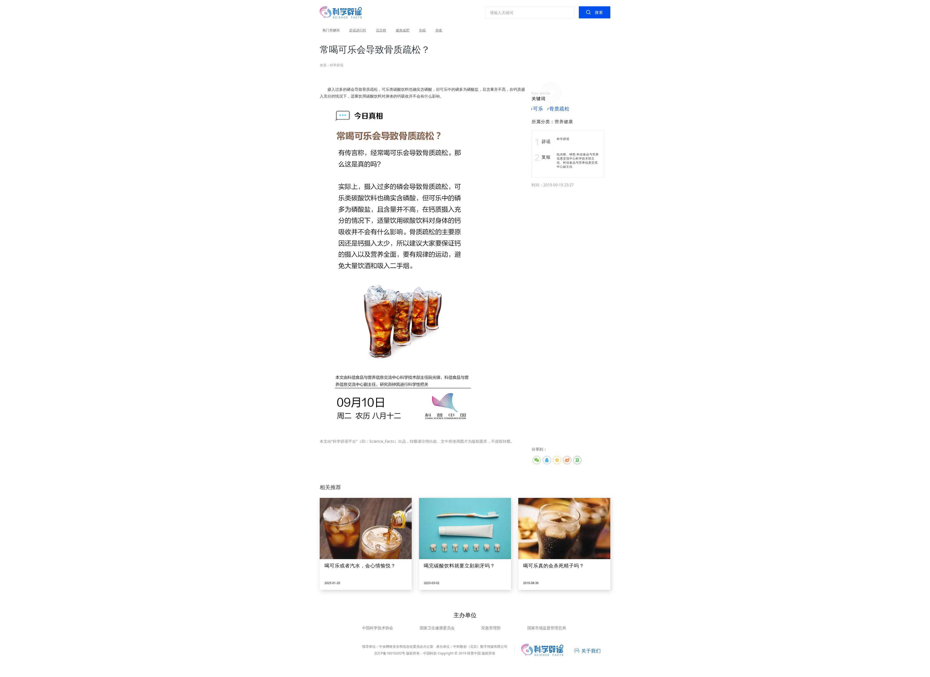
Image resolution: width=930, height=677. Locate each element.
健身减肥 (402, 30)
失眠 (422, 30)
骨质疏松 (559, 108)
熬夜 (438, 30)
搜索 (599, 12)
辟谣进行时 (357, 30)
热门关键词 (331, 30)
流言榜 (381, 30)
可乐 (537, 108)
